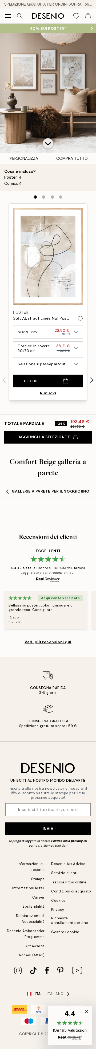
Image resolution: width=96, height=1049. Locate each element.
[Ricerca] (20, 16)
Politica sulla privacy (67, 841)
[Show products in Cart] (88, 16)
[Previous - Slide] (4, 380)
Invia (48, 828)
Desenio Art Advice (68, 864)
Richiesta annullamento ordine (69, 920)
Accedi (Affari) (32, 955)
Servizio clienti (64, 873)
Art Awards (35, 946)
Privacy (57, 909)
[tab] (35, 197)
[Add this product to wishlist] (80, 318)
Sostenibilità (33, 906)
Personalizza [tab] (24, 158)
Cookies (58, 900)
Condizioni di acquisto (71, 891)
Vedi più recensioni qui (48, 642)
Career (38, 897)
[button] (48, 143)
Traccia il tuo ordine (69, 882)
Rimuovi (48, 393)
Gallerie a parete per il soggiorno (50, 491)
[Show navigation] (8, 16)
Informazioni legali (28, 888)
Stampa (38, 879)
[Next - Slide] (91, 380)
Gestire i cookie (65, 932)
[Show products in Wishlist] (76, 16)
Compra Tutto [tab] (72, 158)
